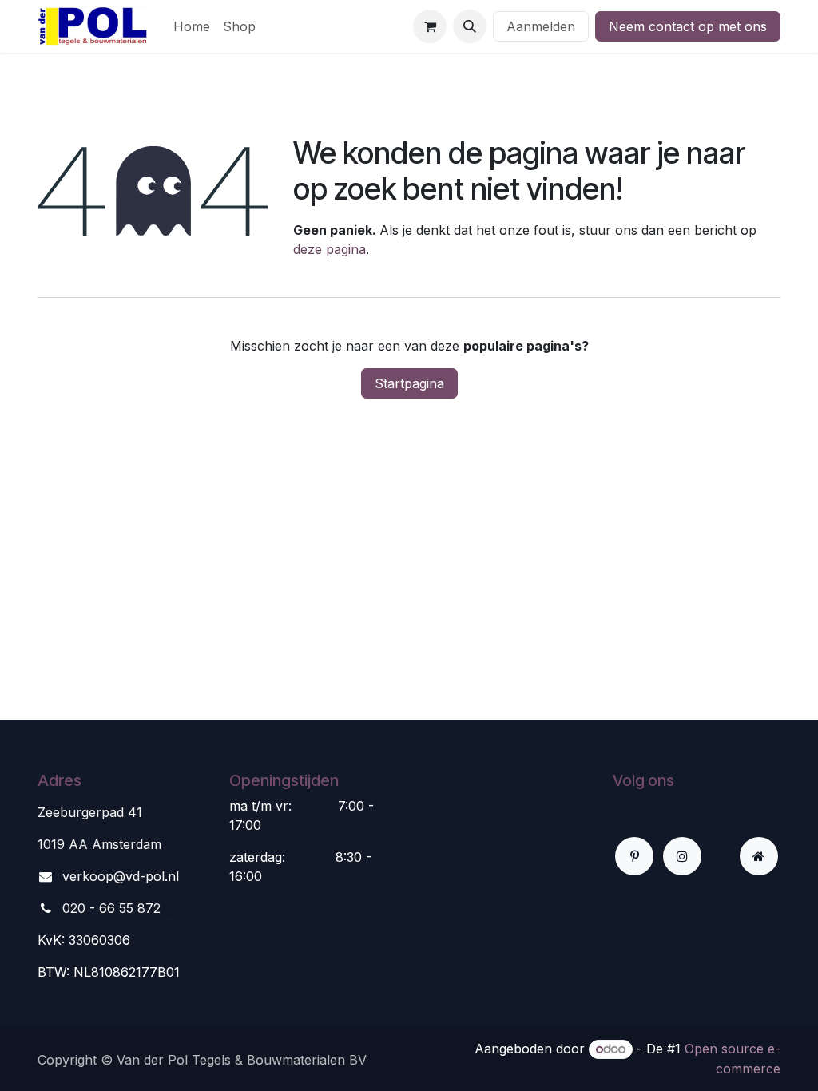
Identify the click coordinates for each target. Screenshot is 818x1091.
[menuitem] (191, 26)
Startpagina (409, 383)
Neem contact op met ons (688, 26)
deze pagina (329, 249)
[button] (469, 26)
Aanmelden (540, 26)
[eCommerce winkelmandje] (430, 26)
